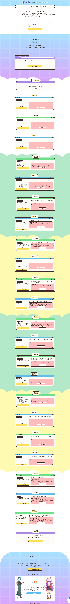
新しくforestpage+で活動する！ (35, 540)
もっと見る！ (41, 107)
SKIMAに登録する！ (34, 593)
